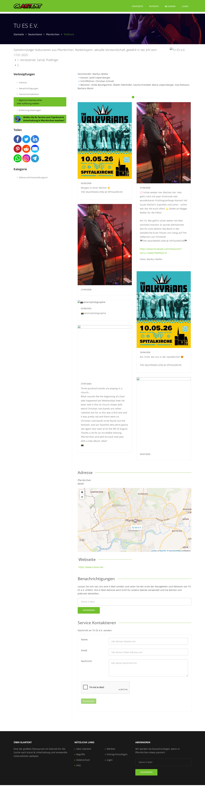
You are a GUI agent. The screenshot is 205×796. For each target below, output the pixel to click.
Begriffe (80, 754)
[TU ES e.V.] (135, 521)
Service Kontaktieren (29, 94)
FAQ (78, 765)
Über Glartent (83, 748)
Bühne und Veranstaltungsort (33, 177)
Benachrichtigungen (28, 88)
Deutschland (35, 34)
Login (185, 6)
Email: (84, 650)
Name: (84, 639)
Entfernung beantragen (30, 110)
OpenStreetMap (174, 550)
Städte (155, 6)
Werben (111, 748)
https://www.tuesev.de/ (90, 567)
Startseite (137, 6)
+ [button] (82, 492)
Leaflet (153, 550)
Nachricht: (86, 661)
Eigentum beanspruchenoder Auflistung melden (29, 102)
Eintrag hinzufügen (117, 754)
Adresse (23, 82)
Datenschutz (83, 759)
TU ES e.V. (136, 527)
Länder (171, 6)
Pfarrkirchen (52, 34)
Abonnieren (89, 610)
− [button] (82, 497)
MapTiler (163, 550)
